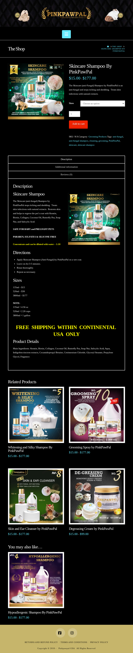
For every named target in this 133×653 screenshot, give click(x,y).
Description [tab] (66, 159)
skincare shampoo (86, 145)
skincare (73, 145)
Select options (37, 436)
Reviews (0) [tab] (66, 174)
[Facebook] (60, 633)
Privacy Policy (99, 642)
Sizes (71, 103)
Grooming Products (97, 136)
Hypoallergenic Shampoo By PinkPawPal (35, 612)
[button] (66, 34)
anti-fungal (118, 136)
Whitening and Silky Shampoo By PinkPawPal (30, 449)
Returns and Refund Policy (41, 642)
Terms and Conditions (74, 642)
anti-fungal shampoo (78, 140)
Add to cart (78, 123)
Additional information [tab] (66, 167)
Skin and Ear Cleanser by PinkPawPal (32, 529)
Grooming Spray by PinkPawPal (90, 447)
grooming (103, 140)
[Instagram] (72, 633)
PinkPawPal (114, 140)
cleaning (93, 140)
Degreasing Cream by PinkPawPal (91, 529)
